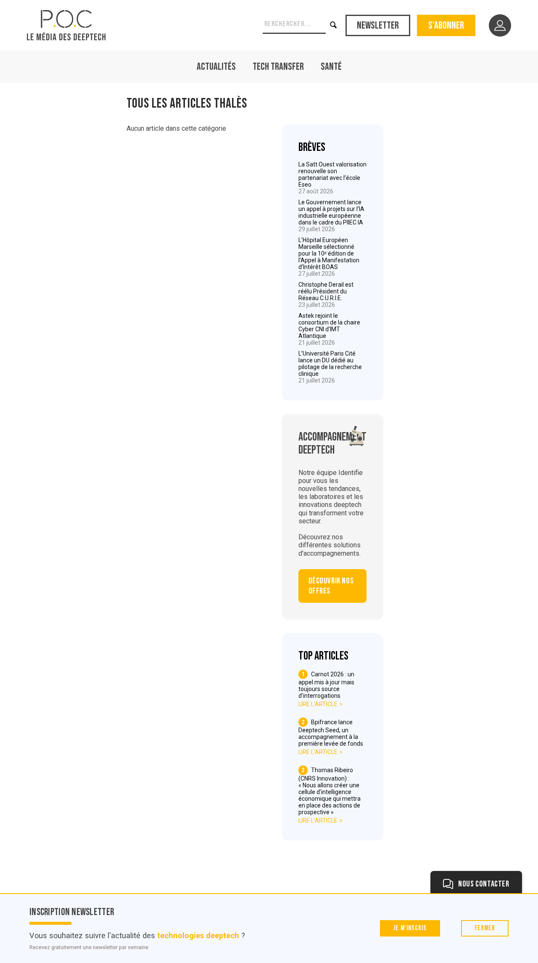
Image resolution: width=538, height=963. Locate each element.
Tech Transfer (278, 67)
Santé (331, 67)
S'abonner (446, 25)
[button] (334, 25)
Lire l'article (318, 704)
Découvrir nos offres (331, 586)
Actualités (216, 67)
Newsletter (378, 25)
